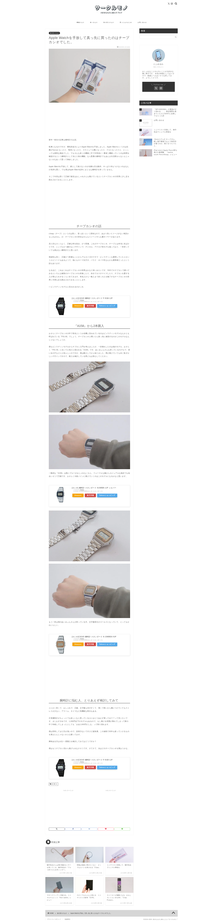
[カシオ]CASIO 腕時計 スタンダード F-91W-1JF (92, 298)
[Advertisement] (89, 122)
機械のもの (80, 22)
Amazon (78, 306)
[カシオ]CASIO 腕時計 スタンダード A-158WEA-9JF (94, 637)
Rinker (82, 300)
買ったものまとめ (126, 22)
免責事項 (67, 919)
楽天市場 (90, 306)
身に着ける (54, 784)
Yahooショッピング (107, 306)
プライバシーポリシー (54, 919)
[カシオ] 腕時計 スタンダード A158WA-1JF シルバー (94, 488)
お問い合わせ (142, 22)
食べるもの (94, 22)
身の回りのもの (108, 22)
